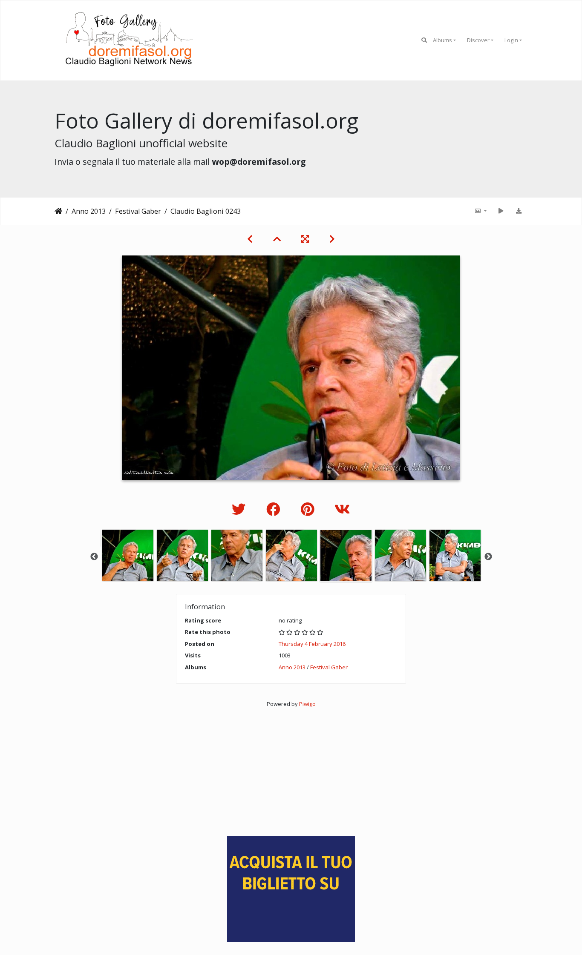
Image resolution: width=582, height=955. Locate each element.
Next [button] (488, 557)
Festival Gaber (138, 211)
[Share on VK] (342, 509)
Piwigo (307, 704)
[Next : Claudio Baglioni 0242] (332, 239)
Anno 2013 (89, 211)
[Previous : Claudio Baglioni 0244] (250, 239)
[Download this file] (518, 211)
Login (511, 40)
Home (58, 211)
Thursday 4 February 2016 (312, 644)
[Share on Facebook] (275, 509)
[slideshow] (501, 211)
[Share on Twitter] (240, 509)
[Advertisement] (291, 768)
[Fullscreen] (305, 239)
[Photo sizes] (480, 211)
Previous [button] (94, 557)
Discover (478, 40)
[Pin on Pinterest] (309, 509)
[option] (128, 555)
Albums (442, 40)
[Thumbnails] (277, 239)
